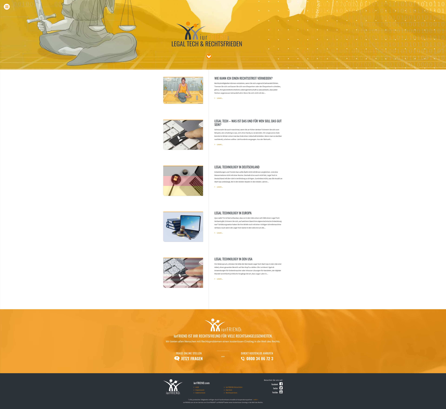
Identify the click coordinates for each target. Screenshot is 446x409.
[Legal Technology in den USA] (183, 273)
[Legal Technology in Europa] (183, 227)
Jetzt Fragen (191, 358)
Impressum (199, 390)
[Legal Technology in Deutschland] (183, 181)
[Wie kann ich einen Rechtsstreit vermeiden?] (183, 90)
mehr (255, 400)
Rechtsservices (231, 393)
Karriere (229, 390)
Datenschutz (200, 393)
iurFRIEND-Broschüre (234, 387)
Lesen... (220, 98)
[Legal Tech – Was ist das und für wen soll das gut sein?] (183, 135)
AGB (197, 387)
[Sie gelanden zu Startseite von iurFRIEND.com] (177, 386)
